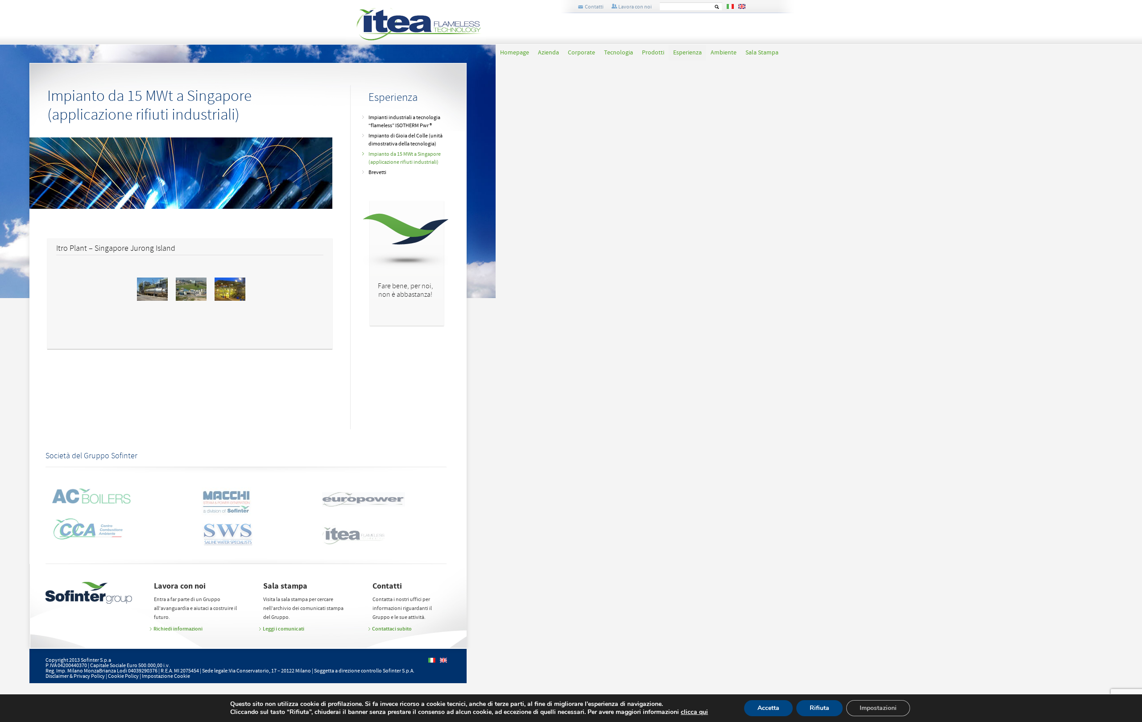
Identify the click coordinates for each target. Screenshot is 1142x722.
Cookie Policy (123, 676)
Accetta (768, 708)
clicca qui (694, 712)
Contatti (594, 7)
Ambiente (724, 53)
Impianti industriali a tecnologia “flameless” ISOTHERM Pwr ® (404, 121)
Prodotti (653, 53)
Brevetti (377, 172)
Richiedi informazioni (178, 628)
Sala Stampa (761, 53)
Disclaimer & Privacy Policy (75, 676)
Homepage (514, 53)
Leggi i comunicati (283, 628)
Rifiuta (819, 708)
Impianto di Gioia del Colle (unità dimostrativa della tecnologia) (405, 140)
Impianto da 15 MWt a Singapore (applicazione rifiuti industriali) (404, 158)
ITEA (430, 26)
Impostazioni (878, 708)
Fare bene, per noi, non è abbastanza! (405, 290)
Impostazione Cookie (166, 676)
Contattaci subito (392, 628)
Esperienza (687, 53)
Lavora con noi (635, 7)
